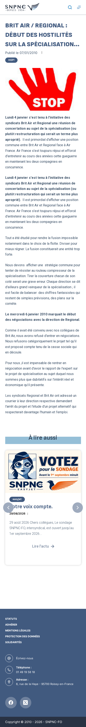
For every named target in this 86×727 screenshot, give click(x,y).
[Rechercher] (70, 7)
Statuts (11, 618)
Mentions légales (17, 630)
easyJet (17, 499)
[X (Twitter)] (25, 702)
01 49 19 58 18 (25, 672)
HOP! (11, 60)
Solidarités (13, 642)
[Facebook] (11, 702)
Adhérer (11, 624)
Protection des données (22, 636)
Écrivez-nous (24, 658)
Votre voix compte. (31, 506)
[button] (8, 507)
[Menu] (79, 7)
